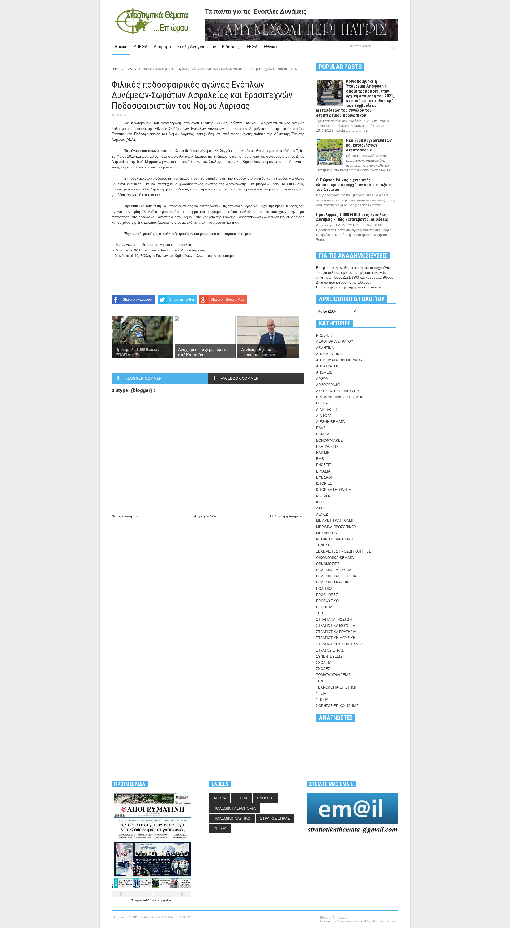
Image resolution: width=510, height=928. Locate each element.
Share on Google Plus (227, 299)
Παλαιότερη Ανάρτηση (287, 516)
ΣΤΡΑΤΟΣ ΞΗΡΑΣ (330, 650)
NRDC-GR (324, 335)
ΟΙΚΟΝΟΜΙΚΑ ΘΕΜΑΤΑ (335, 558)
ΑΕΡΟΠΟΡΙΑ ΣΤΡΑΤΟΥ (334, 341)
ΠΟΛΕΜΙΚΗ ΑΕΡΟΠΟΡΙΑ (336, 576)
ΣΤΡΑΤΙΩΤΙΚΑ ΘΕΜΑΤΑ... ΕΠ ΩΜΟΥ (166, 917)
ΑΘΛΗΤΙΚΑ (325, 348)
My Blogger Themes (381, 921)
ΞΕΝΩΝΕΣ (324, 545)
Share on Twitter (181, 299)
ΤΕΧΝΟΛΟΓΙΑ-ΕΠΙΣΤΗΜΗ (336, 687)
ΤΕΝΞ (320, 681)
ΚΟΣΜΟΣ (323, 496)
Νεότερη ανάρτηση (126, 516)
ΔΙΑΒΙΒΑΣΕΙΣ (327, 410)
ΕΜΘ (320, 459)
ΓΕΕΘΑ (251, 46)
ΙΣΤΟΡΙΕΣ (324, 484)
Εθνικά (270, 46)
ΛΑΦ (320, 508)
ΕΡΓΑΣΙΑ (323, 471)
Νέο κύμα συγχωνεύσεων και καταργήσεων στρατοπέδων (369, 145)
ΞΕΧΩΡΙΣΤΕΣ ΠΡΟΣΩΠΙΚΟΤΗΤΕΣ (343, 551)
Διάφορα (162, 46)
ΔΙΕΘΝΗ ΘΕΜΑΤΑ (330, 422)
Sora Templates (348, 921)
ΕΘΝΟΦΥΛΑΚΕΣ (329, 440)
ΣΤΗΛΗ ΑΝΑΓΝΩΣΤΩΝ (334, 620)
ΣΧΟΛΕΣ (323, 669)
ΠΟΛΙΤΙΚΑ (324, 589)
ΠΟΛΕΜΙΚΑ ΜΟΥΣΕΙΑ (333, 570)
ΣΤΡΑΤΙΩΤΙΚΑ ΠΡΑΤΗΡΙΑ (336, 632)
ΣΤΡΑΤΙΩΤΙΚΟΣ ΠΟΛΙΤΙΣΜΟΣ (339, 644)
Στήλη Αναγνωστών (196, 46)
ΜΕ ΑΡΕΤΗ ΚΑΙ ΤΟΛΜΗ (335, 521)
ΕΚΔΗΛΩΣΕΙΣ (327, 447)
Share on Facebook (138, 299)
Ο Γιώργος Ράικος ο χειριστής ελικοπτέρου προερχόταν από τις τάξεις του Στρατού (353, 184)
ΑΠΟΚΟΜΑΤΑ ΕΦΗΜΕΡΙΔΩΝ (339, 360)
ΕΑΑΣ (320, 428)
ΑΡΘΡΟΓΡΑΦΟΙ (328, 385)
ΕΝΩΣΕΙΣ (323, 465)
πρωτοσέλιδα (143, 900)
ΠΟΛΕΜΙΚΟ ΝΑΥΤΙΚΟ (333, 582)
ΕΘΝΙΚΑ (322, 434)
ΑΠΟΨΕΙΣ (324, 372)
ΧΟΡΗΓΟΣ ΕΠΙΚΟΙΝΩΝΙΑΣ (337, 706)
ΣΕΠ (319, 613)
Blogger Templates (333, 917)
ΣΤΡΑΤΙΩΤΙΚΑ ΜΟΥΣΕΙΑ (335, 626)
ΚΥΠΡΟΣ (323, 502)
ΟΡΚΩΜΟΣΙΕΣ (327, 564)
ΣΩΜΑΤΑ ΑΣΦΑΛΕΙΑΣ (333, 675)
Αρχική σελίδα (205, 516)
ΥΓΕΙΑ (321, 693)
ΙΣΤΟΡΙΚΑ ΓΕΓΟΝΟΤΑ (333, 490)
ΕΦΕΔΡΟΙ (324, 477)
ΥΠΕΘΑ (141, 46)
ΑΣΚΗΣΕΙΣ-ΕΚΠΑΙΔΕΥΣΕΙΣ (338, 391)
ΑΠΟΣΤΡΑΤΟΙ (327, 366)
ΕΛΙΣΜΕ (322, 453)
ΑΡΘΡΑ (121, 115)
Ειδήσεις (230, 46)
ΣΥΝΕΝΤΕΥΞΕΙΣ (329, 656)
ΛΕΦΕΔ (322, 514)
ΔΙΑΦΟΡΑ (324, 416)
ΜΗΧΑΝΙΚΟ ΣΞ (328, 533)
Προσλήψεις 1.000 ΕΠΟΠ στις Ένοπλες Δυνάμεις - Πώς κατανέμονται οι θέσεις (352, 217)
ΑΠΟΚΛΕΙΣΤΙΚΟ (329, 354)
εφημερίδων (164, 900)
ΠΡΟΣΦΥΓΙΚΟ (327, 601)
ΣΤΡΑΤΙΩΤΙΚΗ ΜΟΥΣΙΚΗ (335, 638)
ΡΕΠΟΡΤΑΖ (325, 607)
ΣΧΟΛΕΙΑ (324, 663)
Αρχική (121, 46)
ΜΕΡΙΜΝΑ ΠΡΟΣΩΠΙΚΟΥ (336, 527)
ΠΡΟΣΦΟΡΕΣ (327, 595)
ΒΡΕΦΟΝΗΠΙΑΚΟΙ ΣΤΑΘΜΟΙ (339, 397)
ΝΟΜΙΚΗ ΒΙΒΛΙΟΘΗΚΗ (334, 539)
